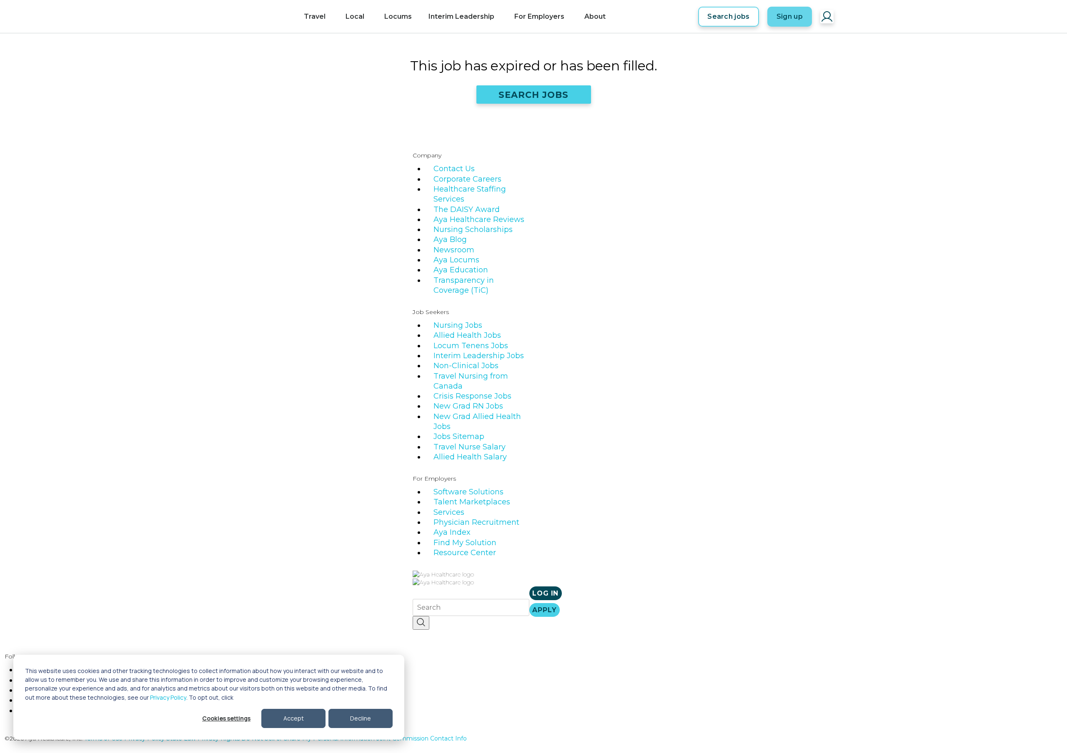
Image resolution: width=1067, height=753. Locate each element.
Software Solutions (468, 491)
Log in (545, 593)
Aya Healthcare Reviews (478, 219)
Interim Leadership (461, 16)
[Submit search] (421, 623)
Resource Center (464, 552)
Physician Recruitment (476, 522)
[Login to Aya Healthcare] (827, 16)
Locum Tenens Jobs (470, 345)
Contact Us (454, 168)
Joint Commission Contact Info (421, 738)
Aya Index (452, 532)
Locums (398, 16)
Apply (544, 610)
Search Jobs (533, 95)
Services (448, 512)
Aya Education (460, 269)
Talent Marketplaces (471, 501)
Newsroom (453, 249)
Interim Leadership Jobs (478, 355)
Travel (315, 16)
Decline (360, 718)
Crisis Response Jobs (472, 396)
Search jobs (728, 16)
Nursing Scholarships (473, 229)
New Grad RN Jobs (468, 406)
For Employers (539, 16)
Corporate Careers (467, 179)
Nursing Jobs (457, 325)
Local (355, 16)
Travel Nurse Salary (469, 446)
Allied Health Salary (470, 456)
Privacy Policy (168, 697)
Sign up (789, 16)
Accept (293, 718)
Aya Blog (450, 239)
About (595, 16)
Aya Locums (456, 259)
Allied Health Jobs (467, 335)
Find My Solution (464, 542)
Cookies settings (226, 718)
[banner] (257, 17)
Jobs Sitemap (458, 436)
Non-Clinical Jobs (465, 365)
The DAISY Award (466, 209)
